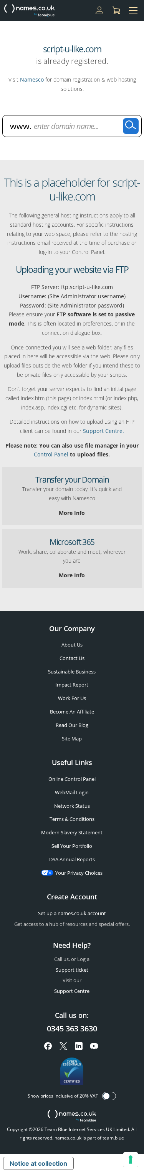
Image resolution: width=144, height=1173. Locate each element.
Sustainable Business (72, 671)
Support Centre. (103, 430)
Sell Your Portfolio (71, 845)
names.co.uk (72, 1116)
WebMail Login (72, 792)
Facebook (48, 1046)
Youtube (94, 1046)
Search (131, 126)
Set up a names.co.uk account (72, 913)
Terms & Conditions (72, 818)
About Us (72, 644)
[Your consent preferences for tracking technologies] (130, 1159)
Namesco (32, 79)
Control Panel (51, 454)
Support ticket (72, 969)
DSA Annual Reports (72, 859)
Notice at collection (38, 1163)
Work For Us (72, 698)
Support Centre (71, 991)
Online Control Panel (72, 778)
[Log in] (99, 10)
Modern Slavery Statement (72, 832)
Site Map (72, 738)
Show (109, 1096)
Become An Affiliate (72, 711)
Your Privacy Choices (79, 872)
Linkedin (79, 1046)
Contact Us (72, 658)
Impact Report (71, 684)
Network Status (72, 805)
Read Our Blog (72, 725)
